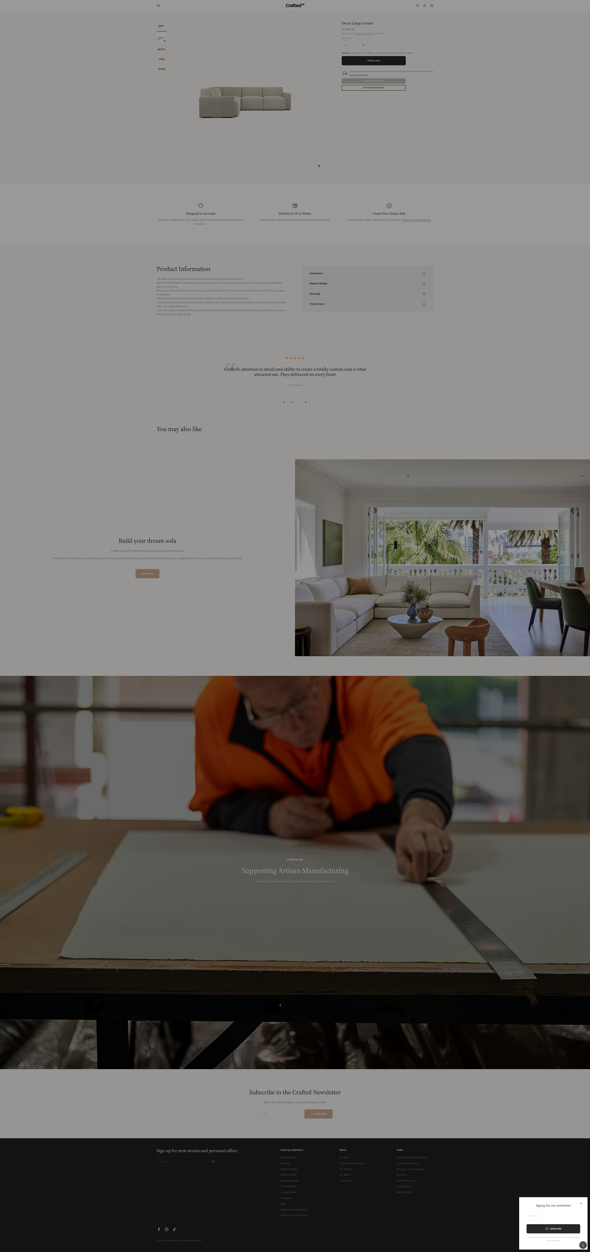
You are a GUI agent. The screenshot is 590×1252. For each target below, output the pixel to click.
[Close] (581, 1203)
